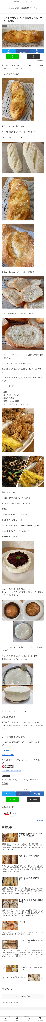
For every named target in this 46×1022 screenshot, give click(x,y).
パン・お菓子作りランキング (11, 771)
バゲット (6, 776)
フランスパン (35, 780)
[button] (42, 510)
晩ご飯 (5, 783)
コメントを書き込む (23, 996)
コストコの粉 (7, 780)
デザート (17, 780)
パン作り (25, 780)
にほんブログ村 (8, 755)
